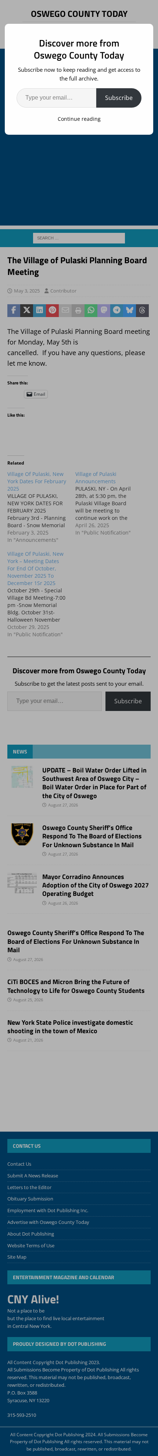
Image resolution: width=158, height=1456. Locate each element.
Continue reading (79, 118)
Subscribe (119, 98)
